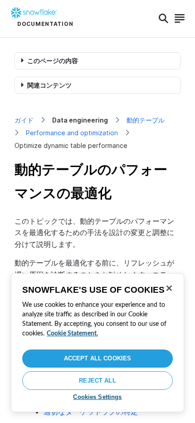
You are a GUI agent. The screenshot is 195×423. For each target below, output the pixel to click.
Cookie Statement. (72, 333)
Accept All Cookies (97, 358)
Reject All (97, 380)
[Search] (163, 18)
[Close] (169, 288)
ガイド (24, 120)
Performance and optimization (72, 133)
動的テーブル (146, 120)
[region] (97, 342)
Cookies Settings (97, 396)
